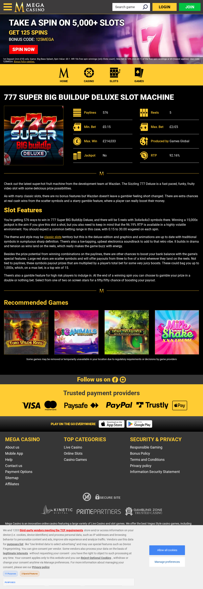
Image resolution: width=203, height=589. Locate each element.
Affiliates (12, 484)
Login (164, 7)
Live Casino (73, 447)
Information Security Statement (155, 472)
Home (64, 81)
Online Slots (73, 453)
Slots (114, 81)
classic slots (52, 237)
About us (12, 447)
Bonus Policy (140, 453)
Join (189, 7)
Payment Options (18, 472)
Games (139, 81)
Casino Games (75, 459)
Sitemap (11, 478)
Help (8, 459)
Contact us (13, 466)
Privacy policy (140, 466)
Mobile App (14, 453)
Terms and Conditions (147, 459)
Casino (89, 81)
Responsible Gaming (146, 447)
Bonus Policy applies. (24, 61)
